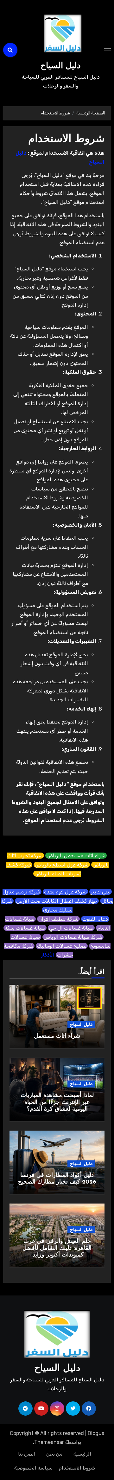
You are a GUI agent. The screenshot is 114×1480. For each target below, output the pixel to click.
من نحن (54, 1454)
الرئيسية (82, 1454)
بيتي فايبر (100, 892)
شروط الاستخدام (77, 1468)
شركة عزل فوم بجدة (65, 892)
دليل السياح (61, 66)
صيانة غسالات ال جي (71, 928)
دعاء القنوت (95, 919)
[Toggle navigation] (107, 50)
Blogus (96, 1433)
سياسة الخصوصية (33, 1468)
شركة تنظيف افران (58, 919)
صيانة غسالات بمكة (25, 928)
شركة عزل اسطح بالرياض (62, 865)
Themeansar (49, 1442)
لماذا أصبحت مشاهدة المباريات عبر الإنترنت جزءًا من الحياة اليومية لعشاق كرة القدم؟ (57, 1102)
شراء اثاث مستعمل (57, 1036)
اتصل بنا (26, 1454)
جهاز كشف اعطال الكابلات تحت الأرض (57, 901)
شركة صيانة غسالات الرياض (73, 937)
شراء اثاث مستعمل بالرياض (76, 856)
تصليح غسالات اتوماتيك (62, 946)
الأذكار (47, 955)
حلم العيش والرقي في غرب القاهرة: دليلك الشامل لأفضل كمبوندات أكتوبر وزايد (57, 1248)
